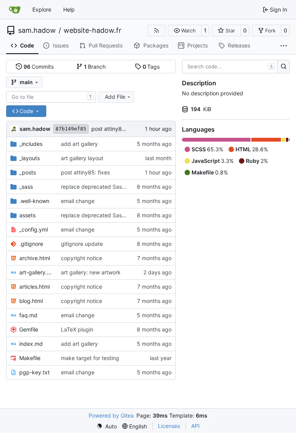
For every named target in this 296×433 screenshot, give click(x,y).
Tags (151, 66)
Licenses (169, 426)
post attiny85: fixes (115, 128)
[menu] (106, 426)
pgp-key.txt (34, 372)
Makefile (29, 358)
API (195, 426)
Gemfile (28, 329)
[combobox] (51, 97)
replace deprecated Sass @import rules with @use (124, 186)
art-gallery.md (36, 272)
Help (69, 9)
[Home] (14, 10)
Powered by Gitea (111, 415)
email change (77, 201)
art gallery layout (82, 158)
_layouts (29, 158)
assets (27, 215)
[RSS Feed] (156, 30)
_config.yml (33, 229)
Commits (39, 66)
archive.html (34, 258)
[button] (185, 30)
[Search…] (283, 67)
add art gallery (79, 143)
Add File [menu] (115, 96)
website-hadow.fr (92, 30)
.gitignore (31, 243)
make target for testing (90, 358)
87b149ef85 (71, 129)
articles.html (34, 286)
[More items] (284, 46)
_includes (30, 143)
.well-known (34, 201)
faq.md (28, 315)
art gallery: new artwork (91, 272)
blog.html (31, 301)
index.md (31, 343)
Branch (95, 66)
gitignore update (82, 243)
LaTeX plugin (77, 329)
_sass (26, 186)
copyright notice (81, 258)
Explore (41, 9)
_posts (27, 172)
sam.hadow (37, 30)
